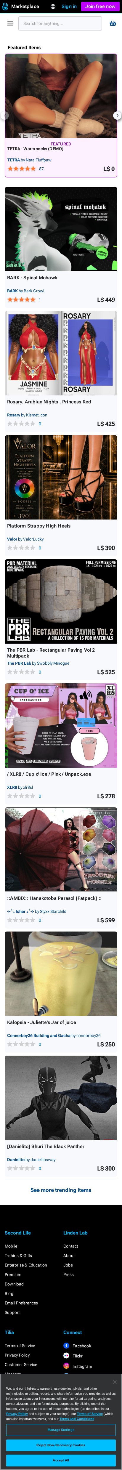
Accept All (61, 1460)
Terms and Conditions (77, 1419)
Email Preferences (21, 1303)
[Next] (117, 115)
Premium (13, 1274)
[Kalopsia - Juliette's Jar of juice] (61, 974)
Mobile (11, 1246)
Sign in (69, 6)
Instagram (82, 1366)
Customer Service (21, 1364)
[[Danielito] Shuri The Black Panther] (61, 1098)
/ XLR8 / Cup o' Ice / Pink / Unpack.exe (49, 774)
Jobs (68, 1265)
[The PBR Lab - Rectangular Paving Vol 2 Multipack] (61, 601)
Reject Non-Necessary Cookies (60, 1445)
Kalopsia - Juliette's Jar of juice (41, 1022)
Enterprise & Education (26, 1265)
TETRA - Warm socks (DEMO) (35, 148)
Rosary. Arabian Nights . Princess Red (49, 402)
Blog (9, 1293)
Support (12, 1312)
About (69, 1255)
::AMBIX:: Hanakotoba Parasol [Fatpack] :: (54, 898)
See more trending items (61, 1190)
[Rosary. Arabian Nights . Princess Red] (61, 353)
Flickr (77, 1356)
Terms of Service (20, 1345)
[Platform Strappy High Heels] (61, 477)
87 (41, 168)
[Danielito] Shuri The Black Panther (45, 1146)
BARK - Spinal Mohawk (32, 277)
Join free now (100, 6)
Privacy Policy (17, 1355)
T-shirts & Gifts (18, 1255)
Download (14, 1284)
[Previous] (5, 115)
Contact (70, 1246)
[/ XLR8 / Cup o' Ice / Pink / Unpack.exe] (61, 725)
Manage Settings (61, 1429)
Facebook (81, 1346)
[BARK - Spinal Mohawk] (61, 229)
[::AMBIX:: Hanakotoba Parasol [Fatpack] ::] (61, 849)
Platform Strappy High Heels (38, 526)
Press (68, 1274)
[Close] (114, 1382)
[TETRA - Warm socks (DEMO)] (61, 96)
